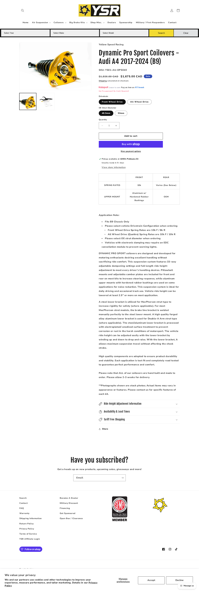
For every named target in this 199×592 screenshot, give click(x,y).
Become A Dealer (69, 498)
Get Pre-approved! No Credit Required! (114, 91)
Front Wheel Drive (112, 101)
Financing (65, 508)
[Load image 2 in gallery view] (46, 101)
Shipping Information (30, 518)
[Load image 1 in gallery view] (27, 101)
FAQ (21, 508)
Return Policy (26, 523)
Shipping (103, 81)
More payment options (131, 151)
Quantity (103, 119)
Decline (179, 580)
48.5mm (106, 113)
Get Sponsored (67, 513)
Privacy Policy (26, 528)
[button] (22, 10)
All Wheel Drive (139, 101)
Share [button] (105, 429)
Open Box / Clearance (71, 518)
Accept (151, 580)
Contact (23, 503)
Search (23, 498)
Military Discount (69, 503)
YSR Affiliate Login (29, 539)
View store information (114, 167)
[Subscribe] (122, 477)
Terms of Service (28, 533)
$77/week (139, 87)
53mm (121, 113)
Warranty (24, 513)
